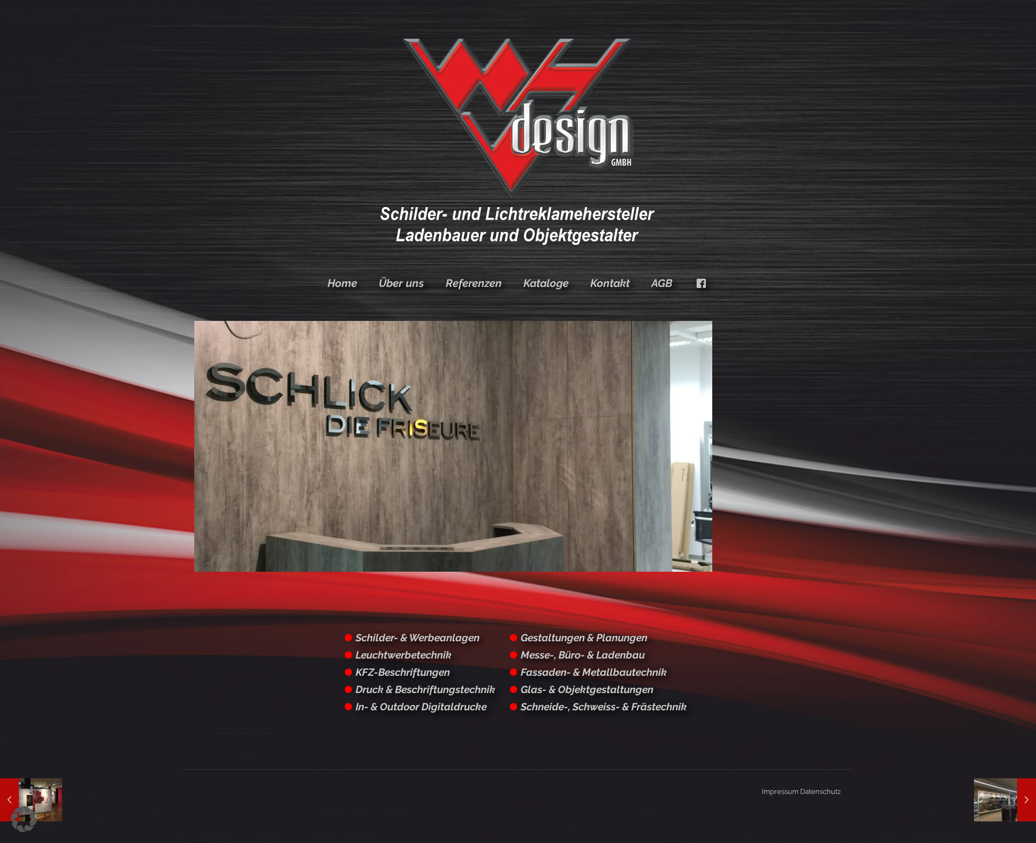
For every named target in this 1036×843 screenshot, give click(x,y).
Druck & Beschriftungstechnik (425, 689)
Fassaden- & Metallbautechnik (594, 672)
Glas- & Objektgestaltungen (587, 689)
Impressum (780, 791)
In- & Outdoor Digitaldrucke (421, 706)
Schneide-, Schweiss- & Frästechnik (604, 706)
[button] (23, 819)
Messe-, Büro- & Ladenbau (583, 655)
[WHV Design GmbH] (518, 140)
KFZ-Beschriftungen (403, 672)
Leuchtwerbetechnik (404, 655)
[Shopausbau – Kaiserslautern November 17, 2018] (1005, 799)
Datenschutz (820, 791)
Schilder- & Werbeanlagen (418, 637)
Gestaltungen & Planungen (584, 637)
